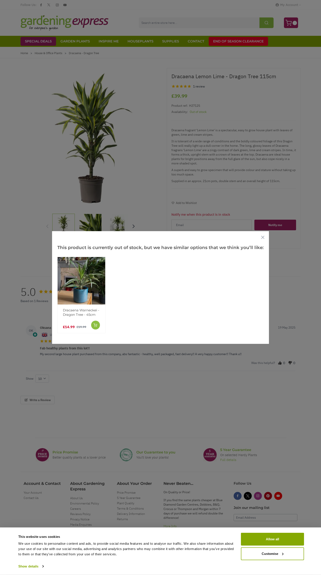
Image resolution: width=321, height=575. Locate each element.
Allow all (272, 539)
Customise (270, 553)
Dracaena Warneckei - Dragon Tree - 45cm (81, 312)
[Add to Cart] (95, 325)
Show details (28, 566)
